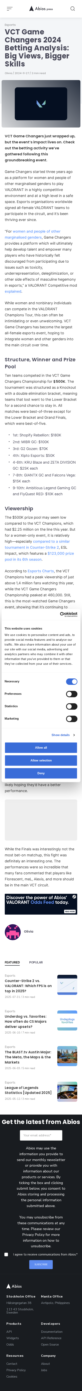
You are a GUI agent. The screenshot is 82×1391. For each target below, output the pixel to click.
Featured (12, 962)
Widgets (12, 1338)
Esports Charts (41, 571)
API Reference (51, 1338)
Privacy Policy (33, 1234)
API (9, 1331)
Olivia (9, 73)
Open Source (50, 1344)
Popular (36, 962)
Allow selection (41, 760)
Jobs (44, 1370)
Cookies (11, 1376)
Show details (61, 735)
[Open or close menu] (10, 8)
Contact (11, 1363)
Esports (10, 25)
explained (13, 291)
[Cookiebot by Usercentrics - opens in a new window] (60, 614)
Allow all (41, 747)
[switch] (71, 694)
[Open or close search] (72, 9)
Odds (10, 1344)
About (45, 1363)
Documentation (51, 1331)
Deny (41, 773)
